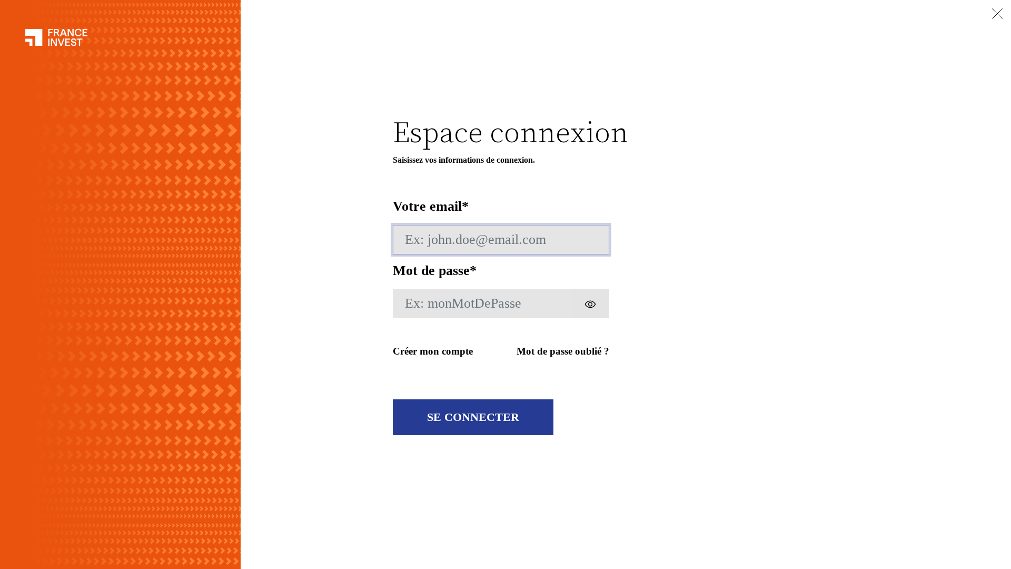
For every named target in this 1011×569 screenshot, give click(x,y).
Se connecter (473, 417)
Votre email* (431, 206)
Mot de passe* (435, 270)
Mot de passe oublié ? (563, 351)
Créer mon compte (433, 351)
